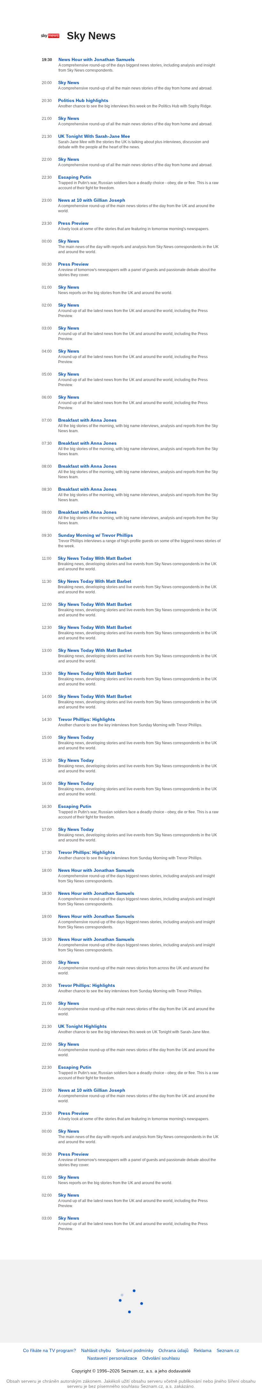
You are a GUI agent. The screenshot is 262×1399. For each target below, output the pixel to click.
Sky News (68, 82)
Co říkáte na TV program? (49, 1350)
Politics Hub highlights (83, 100)
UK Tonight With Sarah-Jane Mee (94, 136)
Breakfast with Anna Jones (87, 420)
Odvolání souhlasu (161, 1358)
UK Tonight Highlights (82, 1026)
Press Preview (73, 223)
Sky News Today (76, 737)
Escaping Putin (74, 177)
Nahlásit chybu (96, 1350)
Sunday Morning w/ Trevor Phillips (95, 535)
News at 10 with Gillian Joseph (91, 200)
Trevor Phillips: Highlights (86, 719)
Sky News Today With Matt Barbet (94, 558)
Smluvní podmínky (134, 1350)
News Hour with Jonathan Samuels (96, 59)
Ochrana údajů (173, 1350)
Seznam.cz (228, 1350)
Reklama (203, 1350)
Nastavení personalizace (112, 1358)
